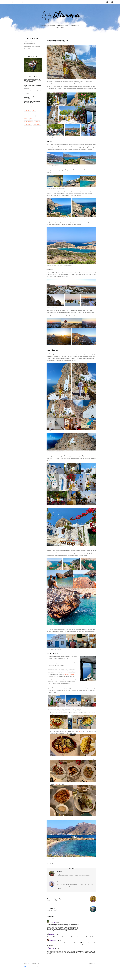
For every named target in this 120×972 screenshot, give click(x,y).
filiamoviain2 (50, 37)
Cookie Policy (36, 963)
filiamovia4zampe (28, 121)
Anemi (74, 759)
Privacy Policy (27, 963)
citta (34, 110)
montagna (37, 121)
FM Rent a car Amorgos (70, 674)
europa (56, 37)
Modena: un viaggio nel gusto (55, 899)
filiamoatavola (28, 124)
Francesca (50, 43)
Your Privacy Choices (31, 966)
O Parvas (80, 731)
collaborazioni (28, 127)
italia (31, 113)
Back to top (92, 963)
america (26, 118)
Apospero (56, 784)
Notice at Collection (43, 966)
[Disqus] (71, 937)
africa (35, 127)
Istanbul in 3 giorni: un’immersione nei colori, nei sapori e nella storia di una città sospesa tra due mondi (32, 80)
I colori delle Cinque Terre (54, 909)
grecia (63, 37)
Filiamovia (25, 968)
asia (31, 118)
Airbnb (74, 687)
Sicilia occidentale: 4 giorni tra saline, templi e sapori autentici (32, 102)
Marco (54, 43)
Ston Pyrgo (59, 710)
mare (59, 37)
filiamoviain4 (37, 124)
